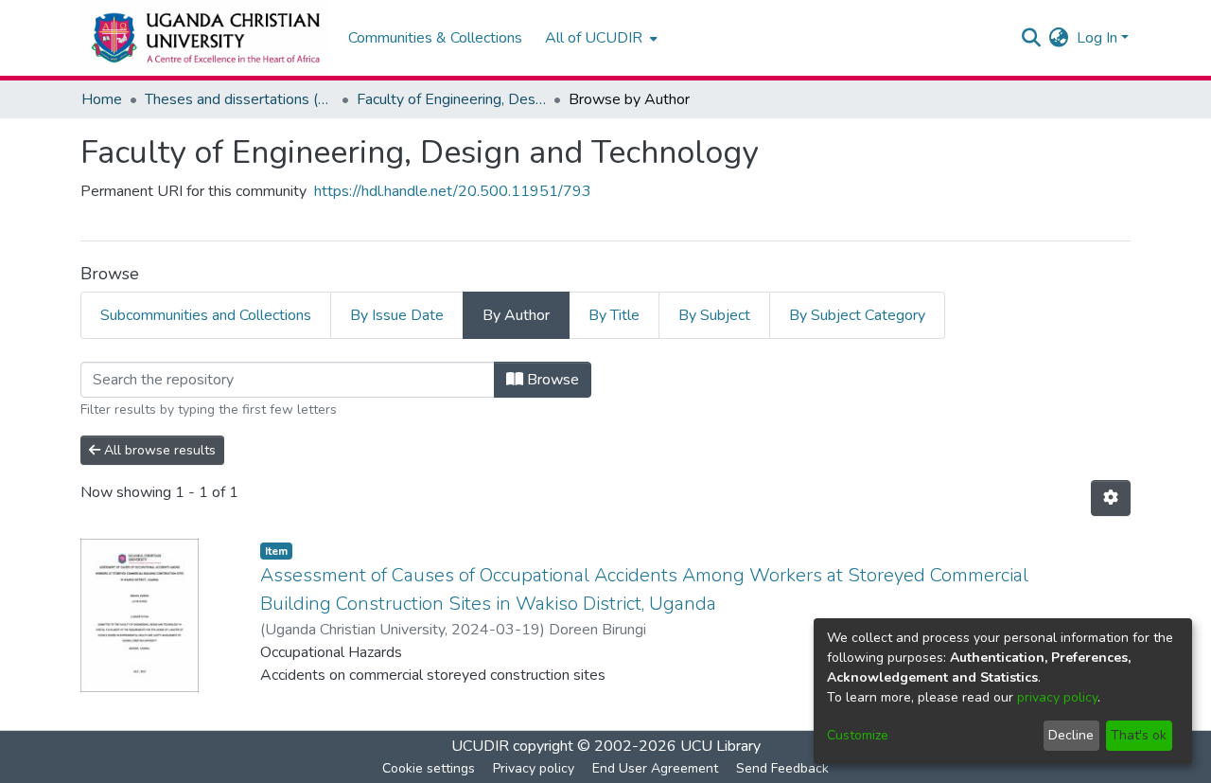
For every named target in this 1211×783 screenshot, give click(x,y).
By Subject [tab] (714, 315)
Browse (551, 379)
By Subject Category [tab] (857, 315)
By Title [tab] (614, 315)
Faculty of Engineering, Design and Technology (451, 99)
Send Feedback (782, 768)
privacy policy (1057, 697)
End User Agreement (655, 768)
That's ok (1139, 735)
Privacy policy (533, 768)
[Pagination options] (1111, 498)
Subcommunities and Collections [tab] (205, 315)
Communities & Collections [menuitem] (435, 37)
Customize (857, 735)
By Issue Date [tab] (397, 315)
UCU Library (720, 746)
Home (101, 99)
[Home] (204, 38)
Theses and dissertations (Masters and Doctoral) (239, 99)
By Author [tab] (516, 315)
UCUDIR (480, 746)
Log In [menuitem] (1097, 37)
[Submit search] (1032, 38)
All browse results (158, 450)
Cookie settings (428, 768)
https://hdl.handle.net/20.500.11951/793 (452, 191)
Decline (1071, 735)
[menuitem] (599, 38)
